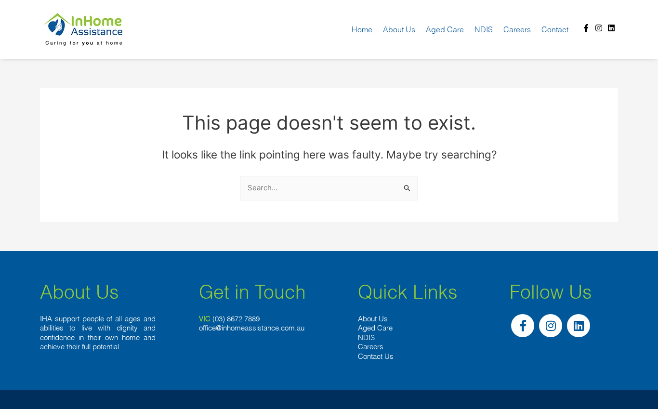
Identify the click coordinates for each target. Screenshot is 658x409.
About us (399, 29)
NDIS (483, 29)
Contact (554, 29)
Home (362, 29)
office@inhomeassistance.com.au (251, 327)
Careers (517, 29)
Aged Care (445, 29)
